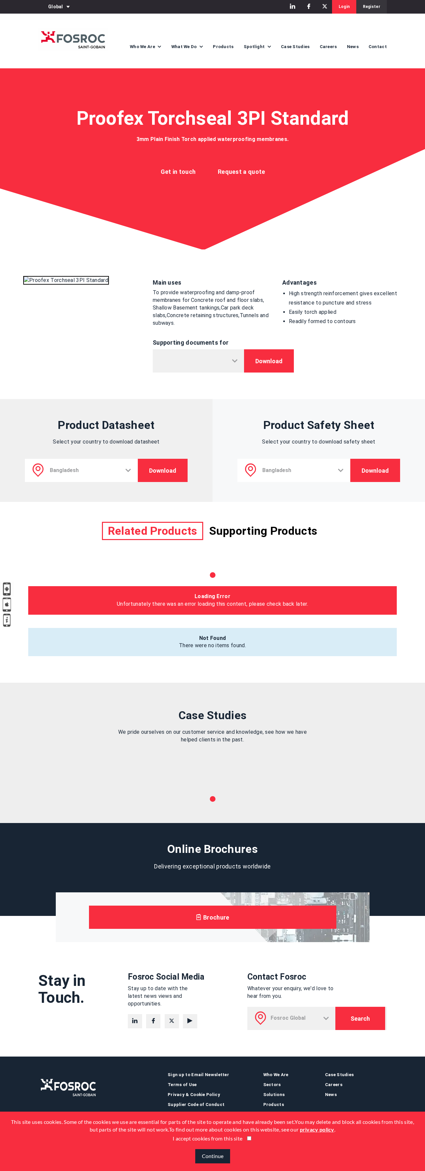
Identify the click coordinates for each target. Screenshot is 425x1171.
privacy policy (317, 1129)
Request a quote (241, 171)
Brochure (215, 917)
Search (360, 1018)
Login (344, 6)
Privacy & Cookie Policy (194, 1094)
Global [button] (55, 6)
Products (223, 46)
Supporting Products (263, 530)
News (353, 46)
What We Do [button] (184, 46)
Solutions (274, 1094)
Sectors (272, 1084)
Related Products (152, 530)
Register (371, 6)
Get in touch (178, 171)
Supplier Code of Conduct (196, 1104)
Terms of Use (182, 1084)
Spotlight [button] (255, 46)
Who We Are (276, 1074)
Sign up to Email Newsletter (198, 1074)
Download (269, 361)
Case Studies (295, 46)
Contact (378, 46)
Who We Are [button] (143, 46)
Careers (328, 46)
